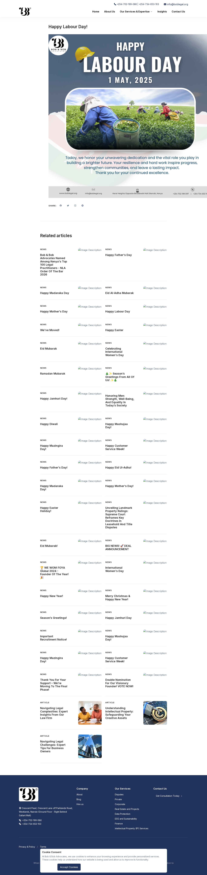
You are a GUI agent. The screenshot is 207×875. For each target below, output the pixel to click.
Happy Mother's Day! (119, 486)
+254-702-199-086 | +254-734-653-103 (137, 4)
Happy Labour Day (117, 311)
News (43, 249)
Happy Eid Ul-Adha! (118, 467)
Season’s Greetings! (53, 617)
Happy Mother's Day (54, 311)
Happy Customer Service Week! (116, 447)
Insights (162, 11)
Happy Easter (114, 330)
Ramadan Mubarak (52, 373)
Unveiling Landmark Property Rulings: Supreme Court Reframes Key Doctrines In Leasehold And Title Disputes (118, 517)
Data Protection (122, 814)
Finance (119, 823)
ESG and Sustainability (126, 818)
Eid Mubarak (48, 348)
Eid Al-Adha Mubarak (119, 293)
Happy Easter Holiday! (49, 509)
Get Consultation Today (168, 796)
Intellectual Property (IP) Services (131, 828)
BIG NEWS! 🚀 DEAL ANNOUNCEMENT (118, 547)
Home (95, 11)
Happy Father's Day (118, 255)
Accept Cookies (69, 867)
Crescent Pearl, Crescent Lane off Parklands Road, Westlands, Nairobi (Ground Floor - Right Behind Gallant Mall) (46, 812)
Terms (43, 846)
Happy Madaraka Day (54, 293)
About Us (109, 11)
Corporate (120, 804)
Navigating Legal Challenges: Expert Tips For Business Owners (52, 746)
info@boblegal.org (177, 4)
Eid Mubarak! (49, 545)
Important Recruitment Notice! (53, 638)
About (79, 794)
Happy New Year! (51, 596)
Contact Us (178, 11)
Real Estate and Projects (127, 809)
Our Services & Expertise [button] (135, 11)
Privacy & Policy (27, 846)
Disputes (119, 794)
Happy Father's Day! (53, 467)
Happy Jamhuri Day (118, 617)
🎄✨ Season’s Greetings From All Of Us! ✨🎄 (119, 377)
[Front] (25, 11)
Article (44, 702)
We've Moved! (49, 330)
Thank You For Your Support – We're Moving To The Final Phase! (53, 684)
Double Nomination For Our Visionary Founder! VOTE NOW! (119, 683)
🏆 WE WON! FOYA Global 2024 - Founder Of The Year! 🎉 (54, 572)
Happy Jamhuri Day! (53, 398)
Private (118, 799)
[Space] (29, 794)
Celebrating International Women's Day (114, 352)
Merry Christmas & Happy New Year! (117, 597)
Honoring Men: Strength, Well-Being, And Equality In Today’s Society (119, 400)
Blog (79, 799)
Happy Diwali (49, 424)
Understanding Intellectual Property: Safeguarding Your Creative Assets (119, 713)
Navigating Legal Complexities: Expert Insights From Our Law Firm (54, 713)
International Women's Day (114, 569)
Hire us (80, 804)
